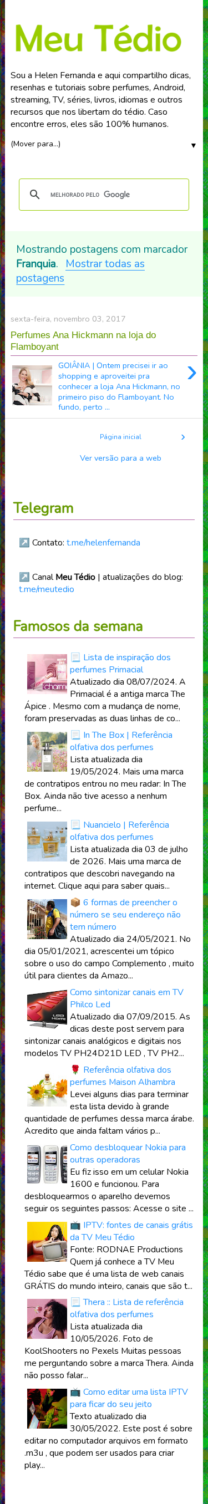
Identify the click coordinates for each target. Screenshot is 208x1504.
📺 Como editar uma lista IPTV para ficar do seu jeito (129, 1398)
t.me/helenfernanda (103, 543)
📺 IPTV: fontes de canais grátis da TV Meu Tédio (131, 1231)
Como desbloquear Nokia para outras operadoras (128, 1153)
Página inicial (120, 436)
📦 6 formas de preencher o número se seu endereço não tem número (125, 914)
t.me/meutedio (46, 589)
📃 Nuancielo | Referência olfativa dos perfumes (119, 831)
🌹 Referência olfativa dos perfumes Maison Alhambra (122, 1076)
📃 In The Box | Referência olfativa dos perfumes (121, 741)
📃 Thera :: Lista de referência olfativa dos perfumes (127, 1308)
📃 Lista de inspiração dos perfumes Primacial (120, 663)
